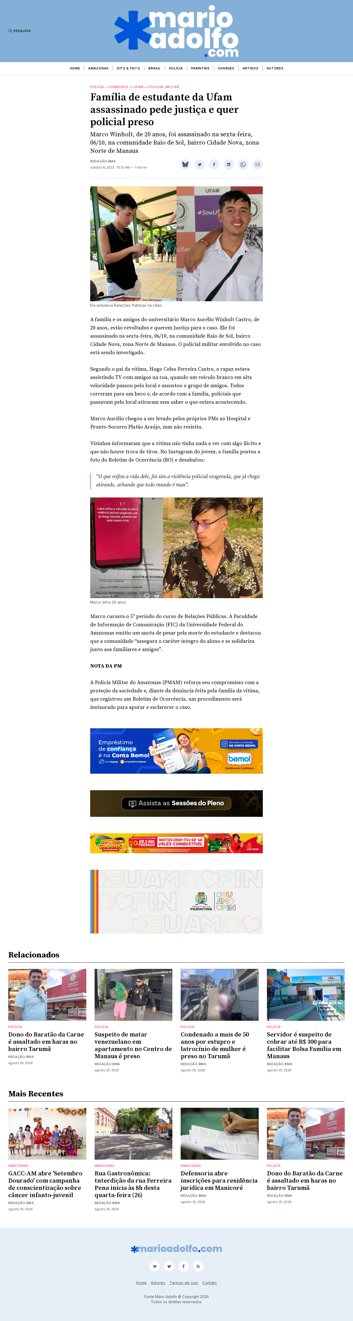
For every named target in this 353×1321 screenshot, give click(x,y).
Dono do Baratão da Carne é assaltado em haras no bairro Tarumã (46, 1042)
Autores (275, 68)
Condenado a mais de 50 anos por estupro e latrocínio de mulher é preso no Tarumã (215, 1045)
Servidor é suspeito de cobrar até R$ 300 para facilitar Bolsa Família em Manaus (304, 1045)
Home (75, 68)
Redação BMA (103, 161)
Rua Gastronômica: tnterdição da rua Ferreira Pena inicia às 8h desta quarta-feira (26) (133, 1184)
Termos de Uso (184, 1282)
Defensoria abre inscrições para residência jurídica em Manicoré (219, 1181)
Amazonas (98, 68)
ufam (138, 87)
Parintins (200, 68)
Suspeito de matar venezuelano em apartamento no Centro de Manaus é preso (133, 1045)
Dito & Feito (128, 68)
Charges (226, 68)
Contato (209, 1282)
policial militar (163, 87)
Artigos (250, 68)
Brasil (154, 68)
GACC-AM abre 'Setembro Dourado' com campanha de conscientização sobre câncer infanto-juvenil (45, 1184)
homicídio (118, 87)
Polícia (176, 68)
